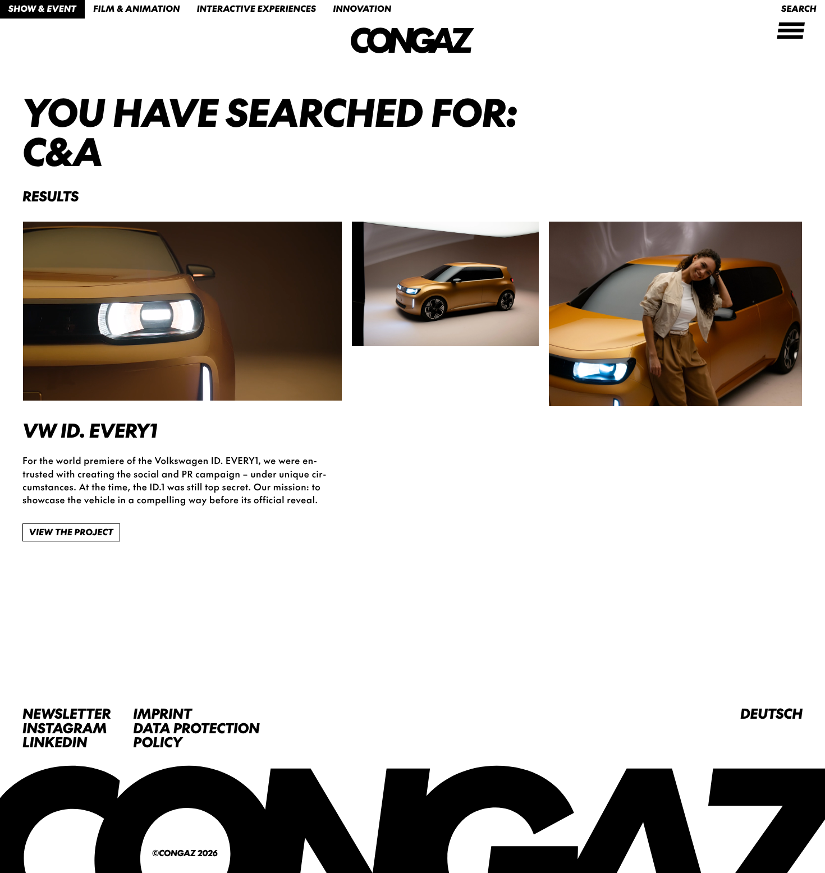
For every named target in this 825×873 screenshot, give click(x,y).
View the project (71, 532)
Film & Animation (136, 9)
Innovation (362, 9)
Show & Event (42, 9)
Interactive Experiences (257, 9)
